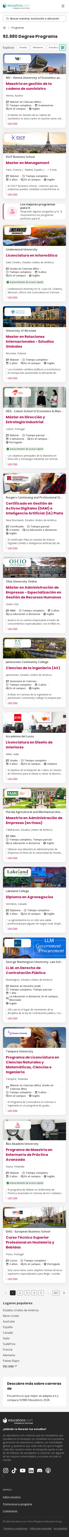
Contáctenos (10, 1511)
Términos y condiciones (15, 1528)
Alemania (9, 1355)
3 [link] (27, 1292)
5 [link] (41, 1292)
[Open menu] (63, 6)
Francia (7, 1349)
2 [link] (20, 1292)
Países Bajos (11, 1361)
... (48, 1293)
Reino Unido (11, 1316)
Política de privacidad (40, 1528)
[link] (17, 27)
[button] (23, 47)
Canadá (8, 1333)
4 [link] (34, 1292)
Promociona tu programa (17, 1504)
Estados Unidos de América (21, 1310)
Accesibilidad (60, 1528)
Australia (9, 1321)
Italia (6, 1338)
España (8, 1327)
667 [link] (56, 1292)
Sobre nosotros (12, 1497)
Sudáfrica (9, 1344)
